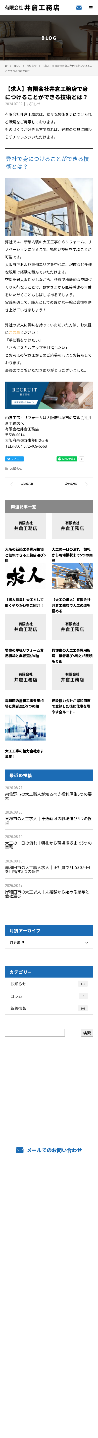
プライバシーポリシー (49, 1406)
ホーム (49, 1181)
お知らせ (33, 103)
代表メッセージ (49, 1323)
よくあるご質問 (49, 1241)
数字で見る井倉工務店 (49, 1288)
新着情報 (47, 1008)
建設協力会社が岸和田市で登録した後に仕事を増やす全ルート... (71, 706)
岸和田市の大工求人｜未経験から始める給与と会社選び (47, 894)
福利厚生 (49, 1229)
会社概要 (49, 1312)
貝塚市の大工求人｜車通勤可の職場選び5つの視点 (48, 820)
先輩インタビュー (49, 1300)
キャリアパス (49, 1264)
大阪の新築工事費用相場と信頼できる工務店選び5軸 (25, 555)
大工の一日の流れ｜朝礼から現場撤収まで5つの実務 (72, 555)
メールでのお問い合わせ (53, 1150)
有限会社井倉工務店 (49, 1359)
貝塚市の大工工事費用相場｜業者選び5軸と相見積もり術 (72, 656)
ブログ (49, 1335)
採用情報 (49, 1217)
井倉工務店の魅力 (49, 1276)
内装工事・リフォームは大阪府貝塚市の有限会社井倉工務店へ (49, 1401)
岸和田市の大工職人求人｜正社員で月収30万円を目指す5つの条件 (47, 869)
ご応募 (14, 332)
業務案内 (49, 1193)
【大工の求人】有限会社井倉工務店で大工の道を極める (71, 605)
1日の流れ (49, 1252)
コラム (47, 996)
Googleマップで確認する (49, 1380)
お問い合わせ (49, 1347)
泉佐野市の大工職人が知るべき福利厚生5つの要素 (48, 796)
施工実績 (49, 1205)
